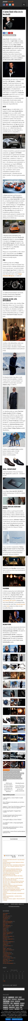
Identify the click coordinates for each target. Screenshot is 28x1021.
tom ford (20, 778)
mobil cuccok (5, 943)
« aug (4, 980)
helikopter (5, 773)
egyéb (4, 924)
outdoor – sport (6, 948)
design (4, 920)
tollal (8, 606)
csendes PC (5, 918)
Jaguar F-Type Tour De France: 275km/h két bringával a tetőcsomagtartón (14, 807)
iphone (17, 1005)
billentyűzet (14, 999)
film (16, 771)
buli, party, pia (5, 917)
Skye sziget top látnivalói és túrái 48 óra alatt (12, 871)
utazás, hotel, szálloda (7, 960)
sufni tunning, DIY (6, 952)
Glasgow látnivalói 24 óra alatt (9, 874)
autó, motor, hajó (6, 916)
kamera (5, 1007)
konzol (17, 1007)
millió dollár (15, 775)
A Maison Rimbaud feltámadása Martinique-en (12, 869)
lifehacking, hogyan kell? (8, 939)
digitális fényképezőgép (7, 921)
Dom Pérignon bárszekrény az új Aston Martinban (13, 803)
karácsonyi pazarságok (7, 936)
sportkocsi (10, 778)
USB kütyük (5, 959)
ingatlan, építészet (6, 933)
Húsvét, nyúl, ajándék (7, 932)
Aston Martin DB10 (14, 769)
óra (3, 947)
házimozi (22, 1003)
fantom (12, 771)
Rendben (8, 1019)
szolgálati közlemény (7, 953)
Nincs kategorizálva (7, 945)
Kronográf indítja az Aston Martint (12, 819)
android (11, 997)
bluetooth (21, 999)
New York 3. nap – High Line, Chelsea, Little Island (13, 878)
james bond (15, 773)
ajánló (4, 914)
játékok (4, 934)
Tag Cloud (6, 904)
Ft (18, 771)
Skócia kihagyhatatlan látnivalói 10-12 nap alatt (12, 870)
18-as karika (5, 913)
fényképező (17, 1001)
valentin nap (5, 961)
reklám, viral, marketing (7, 949)
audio (20, 997)
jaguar (10, 773)
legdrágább (21, 773)
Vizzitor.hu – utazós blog (15, 856)
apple (16, 997)
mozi (20, 775)
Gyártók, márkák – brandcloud (17, 904)
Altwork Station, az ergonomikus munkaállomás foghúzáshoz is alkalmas (8, 788)
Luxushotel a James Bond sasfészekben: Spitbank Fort (14, 832)
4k (6, 997)
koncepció (5, 937)
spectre (5, 778)
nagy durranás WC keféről (9, 600)
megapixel (11, 1009)
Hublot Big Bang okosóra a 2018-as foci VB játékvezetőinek (19, 788)
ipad (13, 1005)
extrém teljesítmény (7, 925)
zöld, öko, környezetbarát (8, 963)
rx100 (12, 776)
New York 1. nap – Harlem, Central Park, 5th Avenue (13, 881)
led (21, 1007)
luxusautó (9, 775)
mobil (17, 1009)
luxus (4, 775)
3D (3, 997)
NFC (21, 1009)
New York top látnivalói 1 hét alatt (9, 879)
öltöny (4, 776)
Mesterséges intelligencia (8, 941)
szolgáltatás (5, 955)
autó (20, 769)
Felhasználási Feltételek (14, 906)
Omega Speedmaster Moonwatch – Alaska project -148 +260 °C (13, 816)
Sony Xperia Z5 (17, 776)
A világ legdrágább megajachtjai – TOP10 (12, 811)
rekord (4, 951)
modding (4, 944)
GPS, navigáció (6, 926)
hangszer (5, 928)
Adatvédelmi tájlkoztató (17, 1019)
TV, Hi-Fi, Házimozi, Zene (8, 957)
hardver (4, 929)
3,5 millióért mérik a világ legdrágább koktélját (13, 823)
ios (9, 1005)
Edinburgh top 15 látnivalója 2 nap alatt (11, 873)
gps (11, 1003)
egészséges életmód (7, 922)
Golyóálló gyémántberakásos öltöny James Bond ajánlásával (13, 828)
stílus (15, 778)
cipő (9, 771)
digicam (12, 1001)
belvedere (5, 771)
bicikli (9, 999)
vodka (4, 780)
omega (8, 776)
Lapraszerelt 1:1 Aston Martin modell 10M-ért (13, 798)
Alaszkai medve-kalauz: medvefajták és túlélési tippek (14, 865)
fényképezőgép (6, 1003)
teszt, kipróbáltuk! (6, 956)
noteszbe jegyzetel (20, 604)
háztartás (5, 930)
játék (21, 1005)
